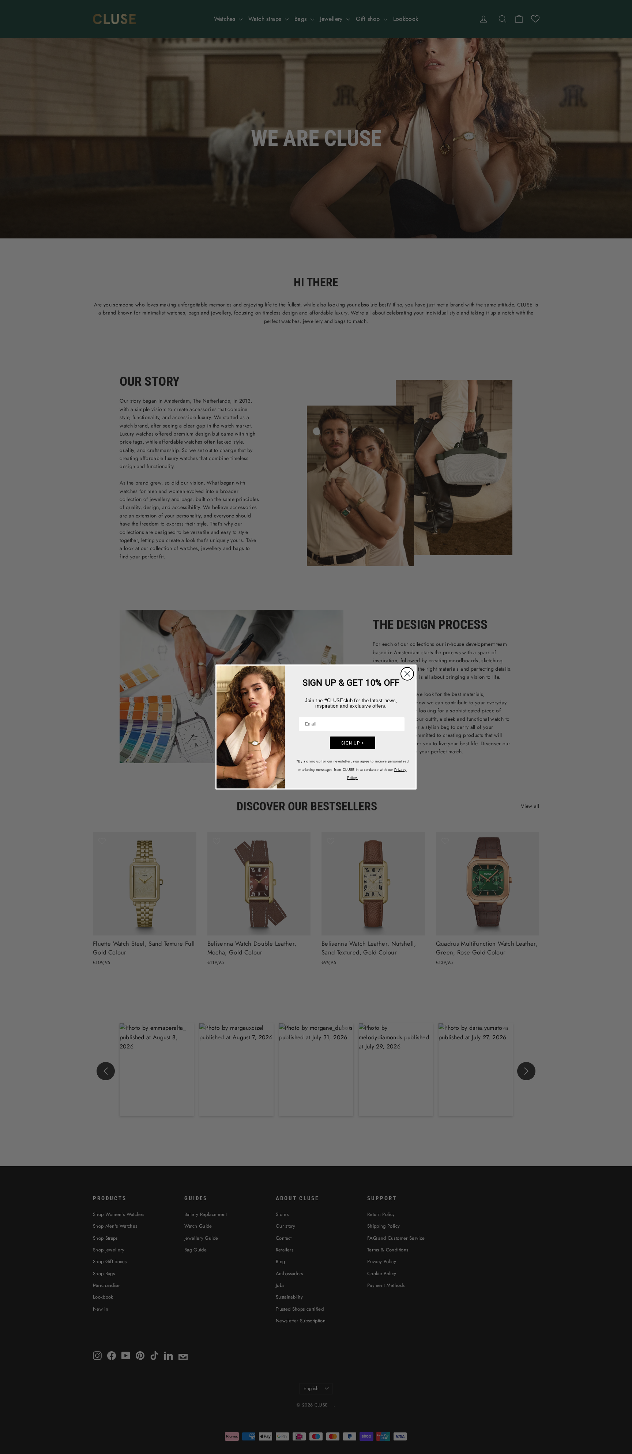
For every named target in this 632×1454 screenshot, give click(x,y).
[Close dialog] (407, 673)
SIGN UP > (352, 743)
